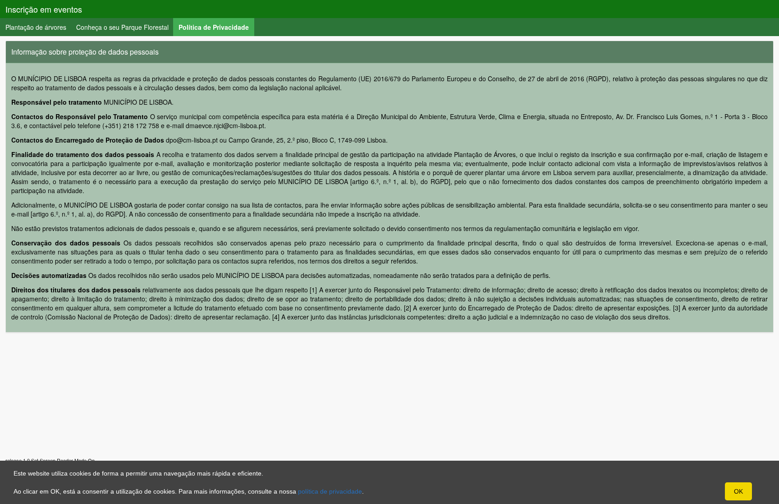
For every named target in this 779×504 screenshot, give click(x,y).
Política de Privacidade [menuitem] (216, 27)
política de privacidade (330, 491)
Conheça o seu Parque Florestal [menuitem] (122, 27)
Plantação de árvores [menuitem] (35, 27)
